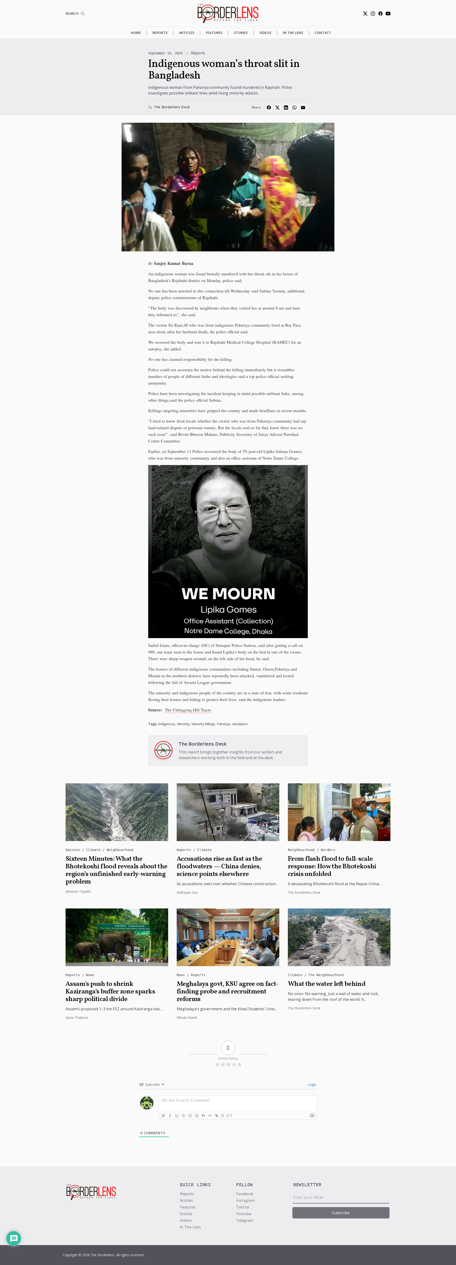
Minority (183, 724)
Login (311, 1084)
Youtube (243, 1213)
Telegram (244, 1220)
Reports (159, 32)
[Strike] (183, 1116)
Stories (241, 32)
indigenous (166, 724)
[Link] (216, 1116)
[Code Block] (210, 1116)
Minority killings (203, 724)
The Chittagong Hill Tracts (188, 710)
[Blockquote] (203, 1116)
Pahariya (223, 724)
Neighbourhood (120, 850)
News (90, 975)
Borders (328, 850)
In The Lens (293, 32)
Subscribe (341, 1212)
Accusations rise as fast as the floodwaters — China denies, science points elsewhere (219, 866)
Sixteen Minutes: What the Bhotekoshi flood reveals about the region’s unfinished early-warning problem (116, 870)
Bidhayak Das (187, 892)
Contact (323, 32)
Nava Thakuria (77, 1017)
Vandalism (240, 724)
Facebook (244, 1193)
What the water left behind (327, 984)
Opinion (74, 850)
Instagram (245, 1200)
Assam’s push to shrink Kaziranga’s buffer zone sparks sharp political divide (110, 991)
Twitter (243, 1207)
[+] (229, 1115)
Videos (265, 32)
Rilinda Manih (187, 1017)
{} (222, 1115)
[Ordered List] (190, 1116)
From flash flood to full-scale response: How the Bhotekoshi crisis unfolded (332, 866)
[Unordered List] (196, 1116)
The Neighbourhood (325, 975)
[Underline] (176, 1116)
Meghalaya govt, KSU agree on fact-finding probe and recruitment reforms (227, 991)
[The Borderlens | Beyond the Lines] (228, 13)
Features (214, 32)
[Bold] (163, 1116)
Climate (94, 850)
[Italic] (170, 1116)
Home (136, 32)
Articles (186, 32)
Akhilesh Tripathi (78, 891)
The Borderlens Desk (172, 107)
